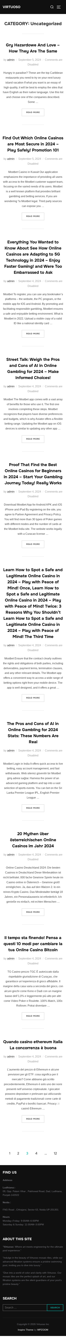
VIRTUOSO (11, 7)
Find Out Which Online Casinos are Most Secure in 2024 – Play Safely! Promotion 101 (33, 144)
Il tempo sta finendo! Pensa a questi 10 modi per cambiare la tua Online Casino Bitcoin (33, 943)
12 (55, 1153)
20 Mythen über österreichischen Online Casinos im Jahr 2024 (33, 839)
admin (11, 59)
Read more (35, 112)
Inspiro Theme (25, 1329)
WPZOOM (42, 1329)
